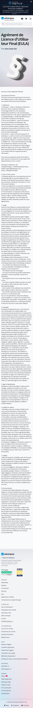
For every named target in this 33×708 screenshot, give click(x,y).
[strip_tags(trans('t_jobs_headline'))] (19, 572)
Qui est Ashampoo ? (7, 607)
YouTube (26, 705)
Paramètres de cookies (8, 653)
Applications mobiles (7, 597)
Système (3, 585)
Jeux (2, 594)
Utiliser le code (5, 685)
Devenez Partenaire (7, 634)
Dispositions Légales (7, 650)
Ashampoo (5, 694)
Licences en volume (7, 629)
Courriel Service (6, 690)
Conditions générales (7, 647)
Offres (4, 676)
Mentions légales (6, 644)
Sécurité (3, 591)
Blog (7, 705)
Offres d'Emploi (6, 616)
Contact (3, 618)
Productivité (5, 588)
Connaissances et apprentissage (11, 600)
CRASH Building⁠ (6, 621)
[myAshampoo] (22, 19)
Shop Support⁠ (5, 669)
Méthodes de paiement (8, 656)
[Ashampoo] (8, 554)
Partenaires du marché (8, 631)
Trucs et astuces (6, 688)
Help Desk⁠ (4, 666)
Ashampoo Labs (6, 613)
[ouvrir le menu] (30, 19)
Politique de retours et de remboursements (14, 659)
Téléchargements (6, 679)
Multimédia (4, 582)
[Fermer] (31, 1)
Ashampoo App (6, 682)
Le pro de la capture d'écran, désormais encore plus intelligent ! (15, 7)
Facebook (16, 705)
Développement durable (8, 610)
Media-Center (5, 637)
